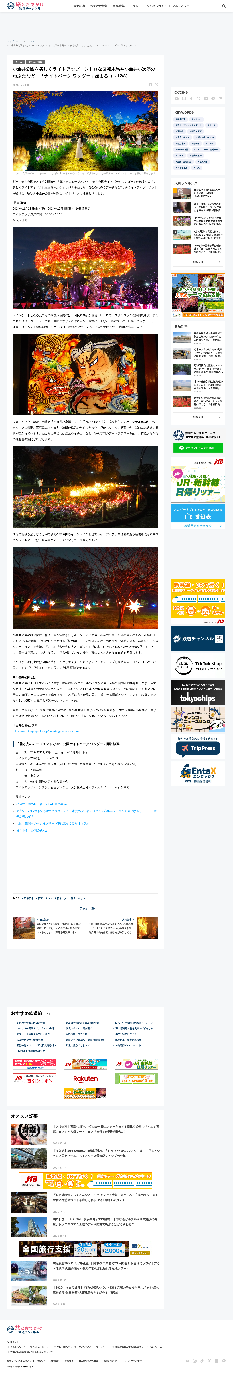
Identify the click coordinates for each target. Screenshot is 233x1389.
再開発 (180, 131)
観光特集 (119, 5)
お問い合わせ (110, 1361)
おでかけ (197, 119)
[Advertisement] (116, 25)
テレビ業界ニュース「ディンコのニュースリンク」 (82, 1347)
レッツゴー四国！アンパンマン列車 (36, 1028)
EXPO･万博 (182, 149)
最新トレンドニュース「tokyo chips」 (29, 1347)
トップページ (13, 41)
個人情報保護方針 (87, 1361)
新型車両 (181, 143)
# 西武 (39, 898)
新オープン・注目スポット (189, 125)
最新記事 (79, 5)
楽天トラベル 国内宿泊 (79, 1028)
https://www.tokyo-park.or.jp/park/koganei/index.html (46, 731)
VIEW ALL (198, 262)
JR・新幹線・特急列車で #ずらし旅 (134, 1028)
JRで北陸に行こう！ (126, 1034)
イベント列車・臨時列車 (207, 149)
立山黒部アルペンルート (128, 1045)
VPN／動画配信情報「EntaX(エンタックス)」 (32, 1352)
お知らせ (41, 1361)
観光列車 (204, 162)
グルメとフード (182, 5)
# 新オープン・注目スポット (70, 898)
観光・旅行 (196, 155)
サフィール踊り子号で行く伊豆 (33, 1034)
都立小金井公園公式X (30, 830)
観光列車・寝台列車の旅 (128, 1039)
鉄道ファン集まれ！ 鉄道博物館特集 (85, 1039)
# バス (49, 898)
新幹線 (196, 143)
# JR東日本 (28, 898)
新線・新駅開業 (184, 162)
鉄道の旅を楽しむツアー (79, 1045)
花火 (198, 168)
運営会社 (69, 1361)
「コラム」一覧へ (85, 908)
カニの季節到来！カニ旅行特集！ (83, 1022)
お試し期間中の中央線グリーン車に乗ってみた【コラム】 (54, 823)
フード (180, 155)
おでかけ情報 (99, 5)
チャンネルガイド (155, 5)
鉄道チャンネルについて (19, 1361)
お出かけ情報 (35, 62)
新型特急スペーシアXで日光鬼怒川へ (36, 1045)
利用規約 (55, 1361)
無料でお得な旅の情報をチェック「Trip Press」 (139, 1347)
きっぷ (213, 125)
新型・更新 (196, 131)
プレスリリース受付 (132, 1361)
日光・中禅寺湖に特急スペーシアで (134, 1022)
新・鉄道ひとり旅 (206, 137)
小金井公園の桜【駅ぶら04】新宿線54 (41, 804)
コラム (134, 5)
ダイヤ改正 (182, 168)
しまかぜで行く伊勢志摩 (30, 1039)
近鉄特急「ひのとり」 (78, 1034)
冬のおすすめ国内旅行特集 (31, 1022)
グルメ (211, 143)
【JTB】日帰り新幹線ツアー (32, 1051)
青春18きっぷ (183, 137)
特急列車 (181, 119)
